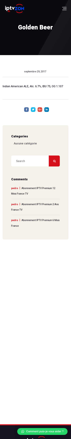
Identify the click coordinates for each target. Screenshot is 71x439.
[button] (42, 431)
